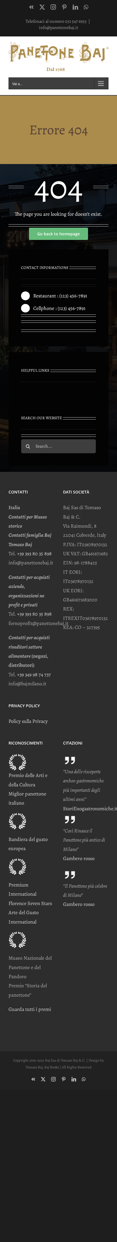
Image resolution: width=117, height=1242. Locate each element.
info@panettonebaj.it (58, 27)
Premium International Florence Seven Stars (30, 894)
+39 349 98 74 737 (34, 674)
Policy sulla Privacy (28, 721)
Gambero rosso (79, 858)
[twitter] (33, 327)
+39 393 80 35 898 (34, 553)
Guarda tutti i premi (30, 1009)
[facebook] (23, 327)
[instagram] (43, 327)
